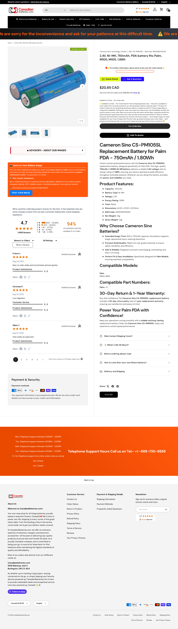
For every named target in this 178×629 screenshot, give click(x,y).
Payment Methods (105, 504)
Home (10, 43)
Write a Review (22, 245)
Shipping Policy (73, 523)
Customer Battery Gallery (128, 2)
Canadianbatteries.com (21, 615)
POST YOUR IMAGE (21, 193)
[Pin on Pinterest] (117, 386)
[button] (161, 9)
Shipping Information (106, 499)
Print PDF (109, 394)
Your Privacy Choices (76, 538)
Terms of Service (74, 528)
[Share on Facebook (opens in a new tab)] (20, 277)
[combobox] (83, 10)
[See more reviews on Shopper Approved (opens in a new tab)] (29, 277)
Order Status (72, 504)
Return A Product (74, 509)
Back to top (89, 480)
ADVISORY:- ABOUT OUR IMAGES (47, 150)
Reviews (70, 533)
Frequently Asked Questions (109, 509)
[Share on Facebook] (112, 386)
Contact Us (72, 499)
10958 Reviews (26, 232)
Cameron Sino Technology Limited (113, 51)
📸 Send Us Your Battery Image (26, 165)
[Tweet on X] (107, 386)
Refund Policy (73, 518)
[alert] (47, 150)
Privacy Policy (73, 513)
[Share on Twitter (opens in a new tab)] (25, 277)
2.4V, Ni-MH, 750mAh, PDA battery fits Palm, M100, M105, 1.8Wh (28, 43)
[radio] (48, 222)
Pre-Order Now (135, 126)
